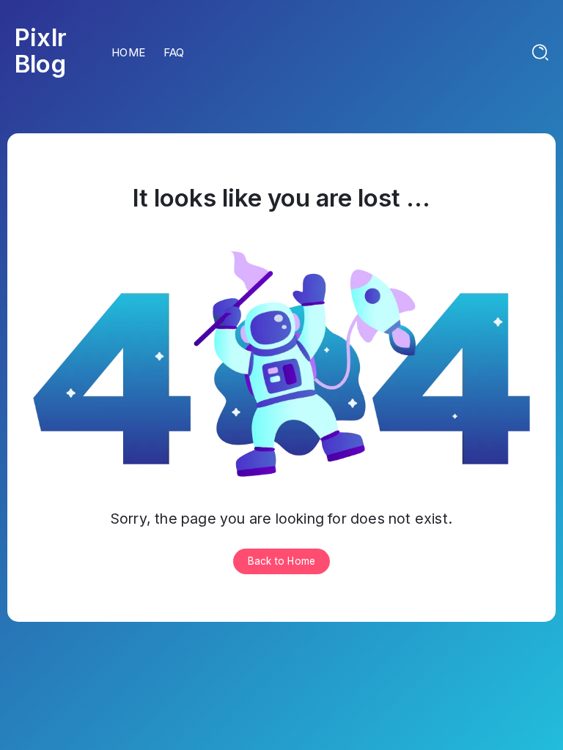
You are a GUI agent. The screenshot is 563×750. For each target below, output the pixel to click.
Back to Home (281, 561)
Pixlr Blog (41, 50)
